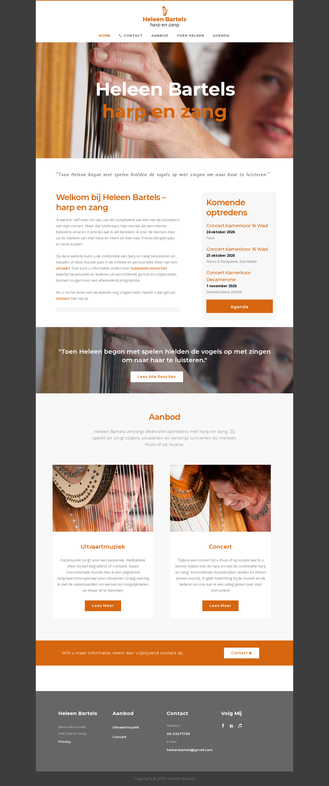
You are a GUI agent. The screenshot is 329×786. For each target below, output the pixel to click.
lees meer (103, 606)
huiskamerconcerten (149, 268)
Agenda (239, 306)
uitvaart (63, 268)
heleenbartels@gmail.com (190, 750)
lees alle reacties (157, 377)
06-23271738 (178, 734)
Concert (119, 737)
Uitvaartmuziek (126, 727)
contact (63, 298)
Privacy (64, 741)
